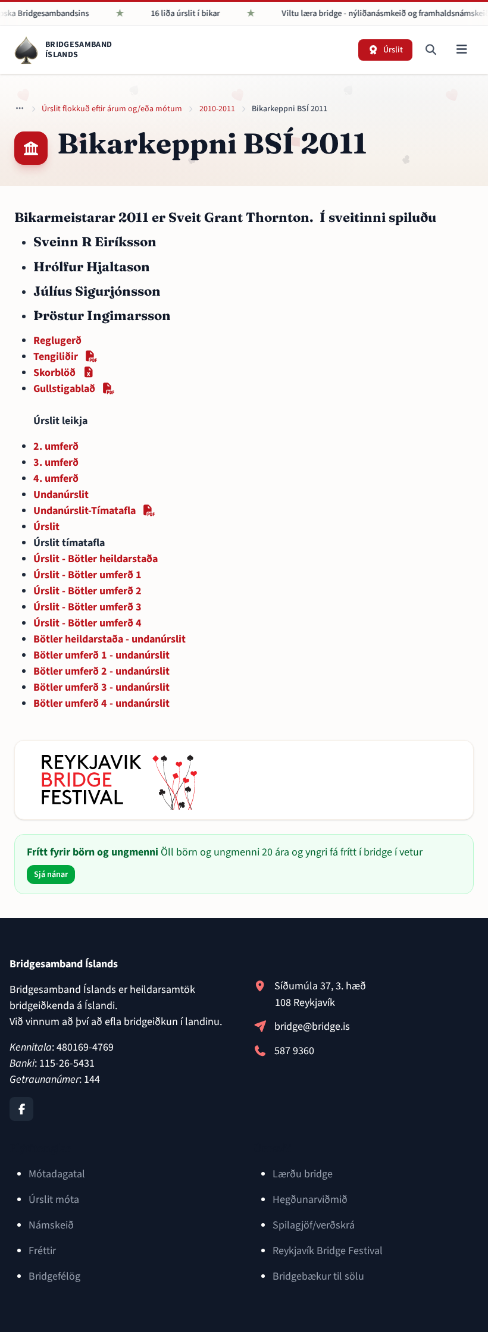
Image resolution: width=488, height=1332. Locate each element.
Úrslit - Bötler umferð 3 (87, 607)
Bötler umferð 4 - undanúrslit (101, 703)
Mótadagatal (57, 1174)
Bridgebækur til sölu (318, 1276)
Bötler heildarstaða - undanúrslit (109, 639)
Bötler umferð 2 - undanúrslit (101, 671)
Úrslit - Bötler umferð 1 (87, 575)
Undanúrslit (61, 494)
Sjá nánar (51, 874)
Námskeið (51, 1225)
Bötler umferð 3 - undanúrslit (101, 687)
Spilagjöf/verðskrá (314, 1225)
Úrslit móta (54, 1199)
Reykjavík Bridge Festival (328, 1250)
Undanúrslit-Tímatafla (94, 510)
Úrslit (46, 526)
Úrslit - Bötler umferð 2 (87, 591)
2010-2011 (217, 109)
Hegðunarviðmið (310, 1199)
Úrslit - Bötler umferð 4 (87, 623)
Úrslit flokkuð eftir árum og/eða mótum (112, 109)
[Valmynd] (461, 50)
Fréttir (42, 1250)
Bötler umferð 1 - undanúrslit (101, 655)
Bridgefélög (54, 1276)
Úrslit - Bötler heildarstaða (95, 558)
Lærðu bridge (303, 1174)
